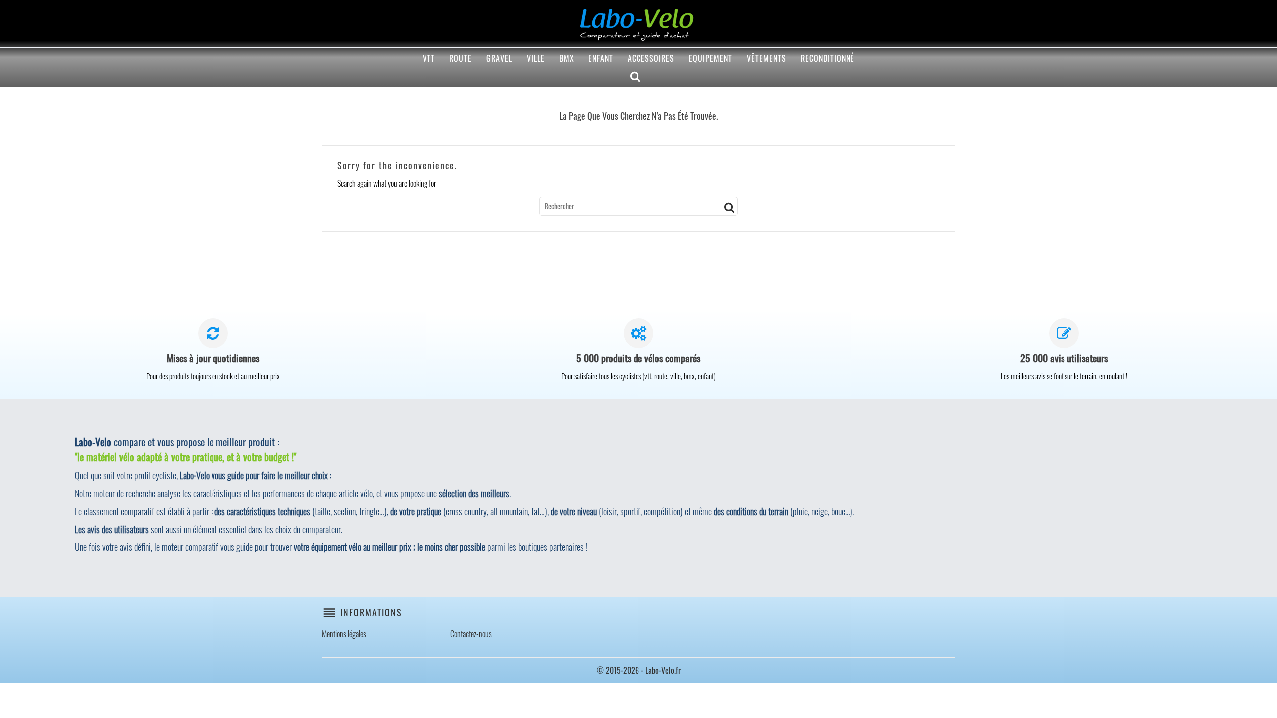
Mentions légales (344, 634)
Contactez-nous (471, 634)
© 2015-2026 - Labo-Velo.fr (639, 670)
